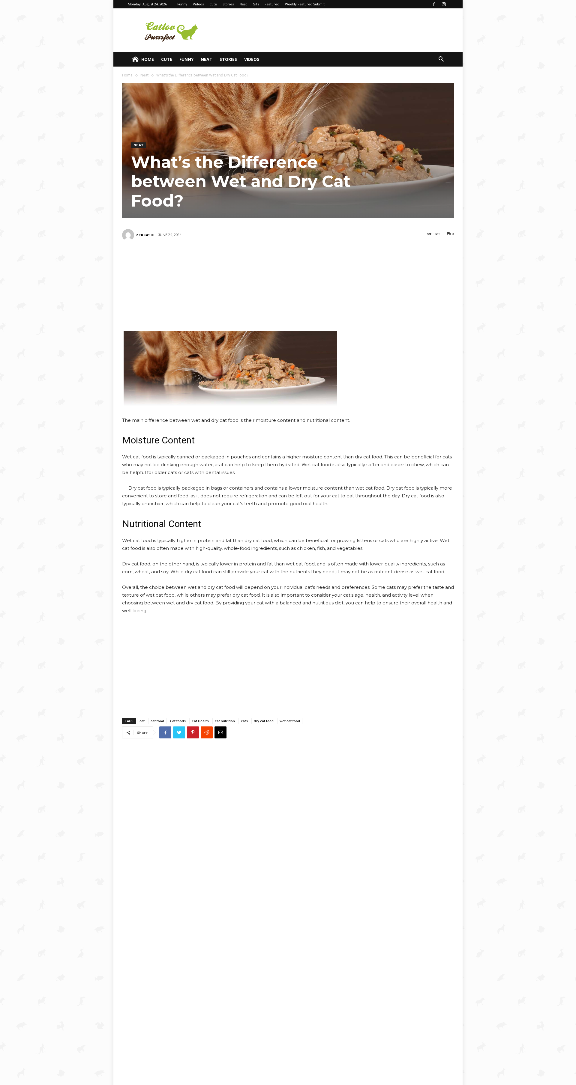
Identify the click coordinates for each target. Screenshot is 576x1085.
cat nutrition (225, 721)
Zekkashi (145, 235)
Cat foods (178, 721)
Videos (198, 4)
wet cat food (290, 721)
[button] (441, 60)
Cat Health (200, 721)
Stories (228, 4)
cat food (157, 721)
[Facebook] (433, 4)
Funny (182, 4)
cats (244, 721)
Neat (243, 4)
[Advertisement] (339, 30)
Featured (272, 4)
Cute (213, 4)
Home (147, 59)
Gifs (256, 4)
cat (142, 721)
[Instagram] (443, 4)
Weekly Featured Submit (305, 4)
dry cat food (264, 721)
